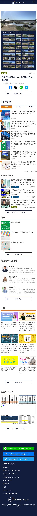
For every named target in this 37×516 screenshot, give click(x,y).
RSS (4, 487)
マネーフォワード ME (10, 493)
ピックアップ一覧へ (18, 212)
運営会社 (6, 467)
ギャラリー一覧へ (18, 428)
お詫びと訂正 (7, 490)
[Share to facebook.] (10, 87)
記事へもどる (18, 93)
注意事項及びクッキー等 (11, 477)
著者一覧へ (18, 299)
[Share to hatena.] (26, 87)
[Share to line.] (21, 87)
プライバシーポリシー (10, 474)
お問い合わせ (7, 480)
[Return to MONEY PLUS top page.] (18, 2)
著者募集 (6, 484)
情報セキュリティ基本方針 (11, 470)
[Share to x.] (15, 87)
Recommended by (28, 171)
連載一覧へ (18, 382)
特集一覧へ (18, 254)
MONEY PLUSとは (9, 464)
